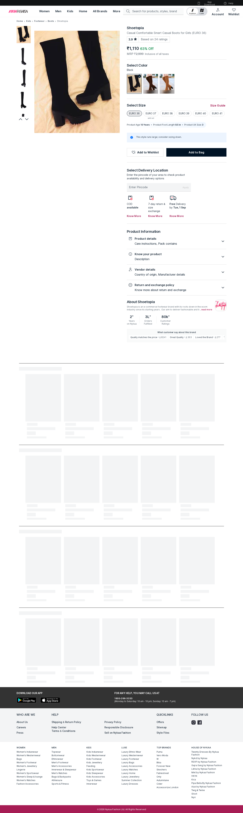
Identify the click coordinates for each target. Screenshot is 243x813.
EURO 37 (151, 113)
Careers (21, 727)
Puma (159, 752)
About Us (22, 722)
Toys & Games (93, 780)
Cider (159, 783)
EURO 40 (200, 113)
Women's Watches (26, 780)
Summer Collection (132, 780)
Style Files (163, 732)
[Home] (18, 11)
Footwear (39, 21)
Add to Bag (196, 152)
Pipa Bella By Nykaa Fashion (206, 783)
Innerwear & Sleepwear (64, 769)
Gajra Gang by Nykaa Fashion (206, 765)
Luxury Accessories (132, 766)
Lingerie (21, 769)
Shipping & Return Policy (66, 722)
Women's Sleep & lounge (30, 776)
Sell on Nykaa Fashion (117, 732)
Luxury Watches (130, 769)
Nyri (193, 797)
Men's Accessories (62, 766)
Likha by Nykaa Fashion (203, 769)
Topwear (56, 752)
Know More (134, 215)
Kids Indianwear (94, 752)
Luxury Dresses (130, 783)
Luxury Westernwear (132, 755)
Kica (193, 779)
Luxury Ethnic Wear (131, 752)
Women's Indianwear (27, 752)
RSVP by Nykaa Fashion (203, 761)
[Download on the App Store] (50, 700)
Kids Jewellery (94, 762)
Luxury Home (128, 773)
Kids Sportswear (95, 769)
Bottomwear (58, 755)
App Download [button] (209, 3)
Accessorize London (167, 787)
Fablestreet (163, 773)
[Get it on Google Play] (26, 700)
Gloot (194, 793)
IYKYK (194, 776)
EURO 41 (217, 113)
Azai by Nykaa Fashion (203, 786)
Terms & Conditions (63, 730)
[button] (196, 11)
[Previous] (20, 119)
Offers (160, 722)
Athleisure (57, 780)
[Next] (27, 119)
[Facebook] (200, 722)
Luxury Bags (128, 762)
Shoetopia (135, 28)
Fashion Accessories (28, 783)
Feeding (90, 766)
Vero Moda (162, 755)
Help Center (59, 727)
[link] (134, 84)
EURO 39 (184, 113)
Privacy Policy (112, 722)
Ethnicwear (57, 759)
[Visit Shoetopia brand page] (220, 305)
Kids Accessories (95, 776)
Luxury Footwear (130, 759)
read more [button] (206, 309)
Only (159, 776)
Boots (51, 21)
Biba (159, 762)
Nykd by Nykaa (199, 758)
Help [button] (230, 3)
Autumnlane (163, 780)
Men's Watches (59, 773)
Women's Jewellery (27, 766)
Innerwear (91, 783)
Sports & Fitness (60, 783)
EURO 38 (167, 113)
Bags (19, 759)
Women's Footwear (27, 762)
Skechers (162, 769)
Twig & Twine (198, 790)
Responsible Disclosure (118, 727)
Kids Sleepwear (94, 773)
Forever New (163, 766)
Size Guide (217, 105)
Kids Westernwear (96, 755)
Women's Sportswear (28, 773)
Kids (28, 21)
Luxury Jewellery (130, 776)
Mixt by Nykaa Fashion (203, 772)
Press (20, 732)
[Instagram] (194, 722)
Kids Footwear (94, 759)
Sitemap (162, 727)
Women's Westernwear (29, 755)
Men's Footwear (60, 762)
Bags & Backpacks (61, 776)
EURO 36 (134, 113)
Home (20, 21)
